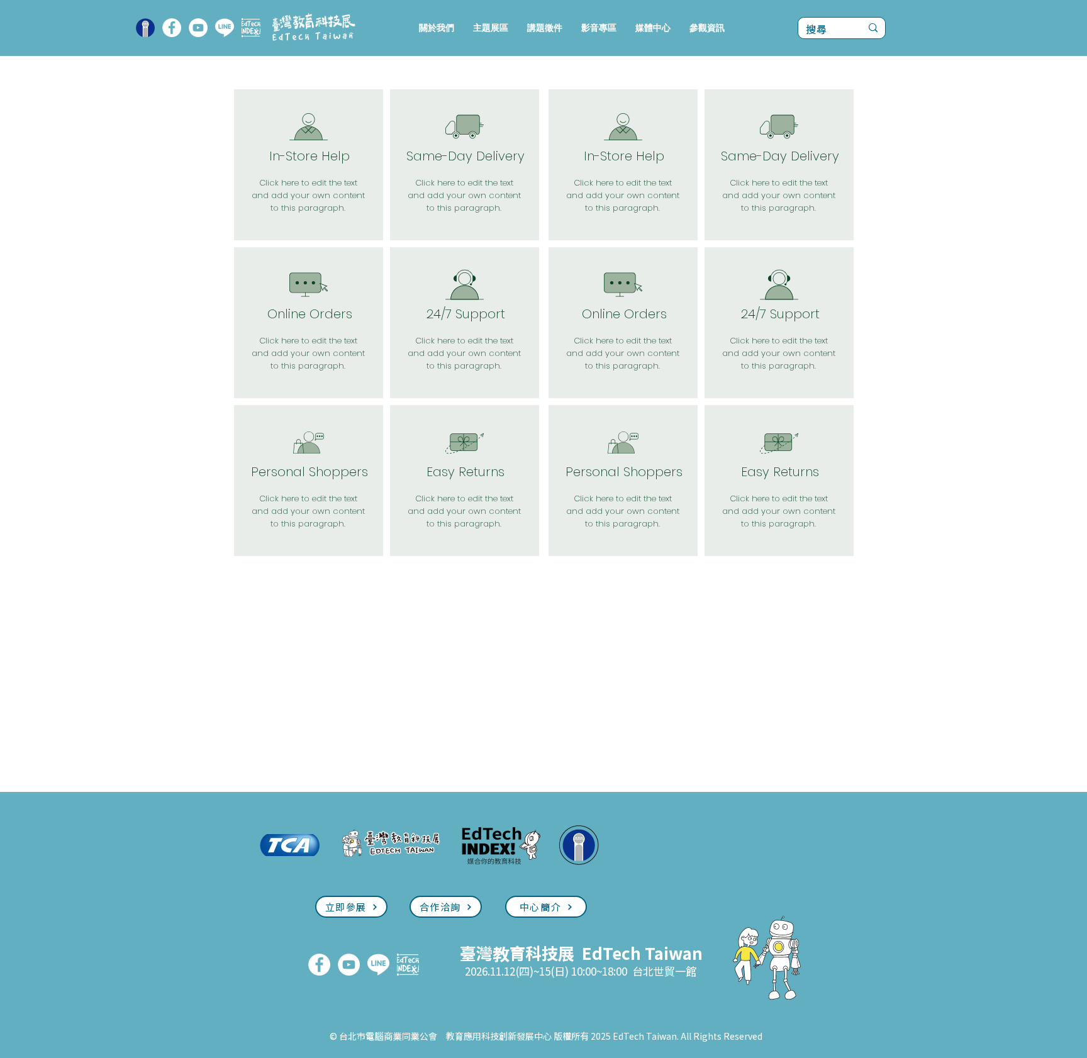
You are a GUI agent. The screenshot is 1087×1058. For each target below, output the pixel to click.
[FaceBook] (171, 27)
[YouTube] (198, 27)
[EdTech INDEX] (251, 27)
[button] (491, 28)
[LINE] (224, 27)
